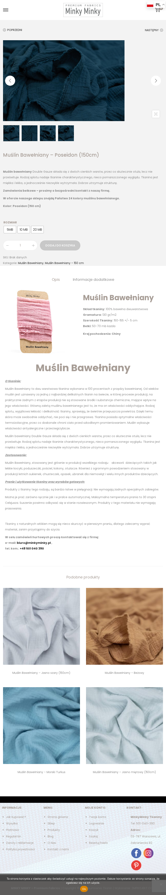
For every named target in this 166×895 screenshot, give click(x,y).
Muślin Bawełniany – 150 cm (64, 263)
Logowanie (96, 823)
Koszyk (93, 830)
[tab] (56, 279)
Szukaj (93, 836)
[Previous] (10, 81)
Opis (56, 279)
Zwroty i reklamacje (20, 843)
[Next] (156, 81)
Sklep (51, 823)
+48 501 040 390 (32, 548)
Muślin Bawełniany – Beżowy (124, 673)
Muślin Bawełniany (31, 263)
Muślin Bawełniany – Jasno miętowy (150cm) (124, 772)
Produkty (54, 830)
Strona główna (58, 817)
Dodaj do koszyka (60, 245)
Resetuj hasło (98, 843)
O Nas (52, 843)
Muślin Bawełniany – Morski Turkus (41, 772)
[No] (161, 884)
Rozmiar (10, 222)
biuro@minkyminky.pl (34, 543)
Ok (84, 889)
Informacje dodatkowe (93, 279)
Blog (50, 836)
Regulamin (13, 836)
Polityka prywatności (20, 849)
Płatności (12, 830)
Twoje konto (97, 817)
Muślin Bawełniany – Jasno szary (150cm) (41, 673)
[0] (157, 9)
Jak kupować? (16, 817)
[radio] (10, 229)
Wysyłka (12, 823)
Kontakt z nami (58, 849)
